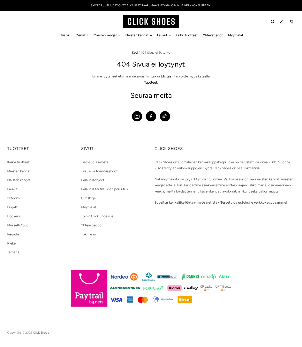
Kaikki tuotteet (186, 35)
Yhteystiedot (213, 35)
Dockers (13, 216)
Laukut (162, 35)
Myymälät (235, 35)
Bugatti (12, 207)
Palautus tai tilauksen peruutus (104, 189)
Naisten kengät (137, 35)
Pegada (13, 234)
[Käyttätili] (282, 21)
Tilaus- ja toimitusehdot (99, 171)
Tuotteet (150, 82)
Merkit (80, 35)
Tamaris (13, 252)
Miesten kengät (105, 35)
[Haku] (273, 21)
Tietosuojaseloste (94, 162)
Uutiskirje (88, 198)
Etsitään (167, 76)
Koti (135, 52)
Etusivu (64, 35)
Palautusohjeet (92, 180)
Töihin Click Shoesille (97, 216)
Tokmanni (88, 234)
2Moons (13, 198)
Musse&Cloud (18, 225)
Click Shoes (41, 332)
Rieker (12, 243)
